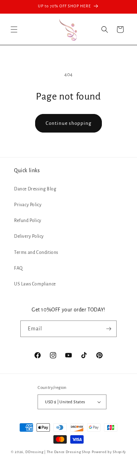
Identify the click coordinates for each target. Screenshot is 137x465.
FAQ (18, 268)
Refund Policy (27, 220)
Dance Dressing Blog (35, 189)
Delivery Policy (29, 236)
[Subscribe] (108, 329)
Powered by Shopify (109, 452)
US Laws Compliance (35, 284)
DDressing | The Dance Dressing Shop (58, 452)
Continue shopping (68, 123)
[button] (14, 29)
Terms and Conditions (36, 252)
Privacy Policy (27, 204)
